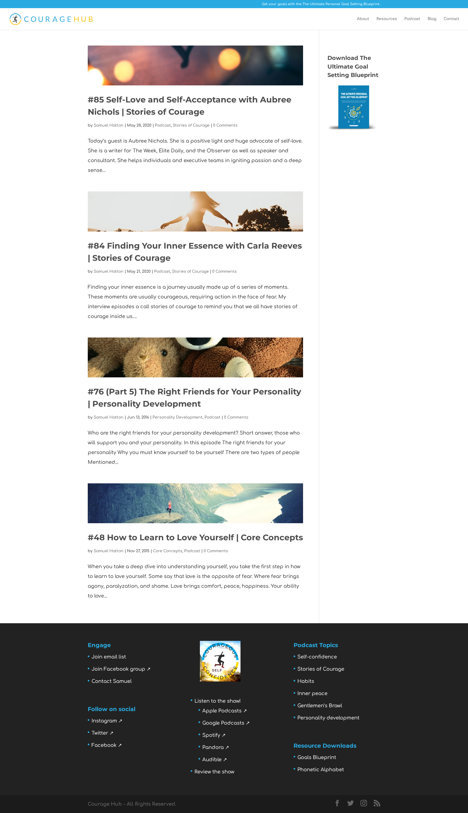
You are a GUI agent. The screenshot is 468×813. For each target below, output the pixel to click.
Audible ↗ (214, 759)
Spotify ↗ (214, 735)
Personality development (328, 718)
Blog (432, 19)
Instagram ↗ (107, 721)
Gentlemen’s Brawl (319, 705)
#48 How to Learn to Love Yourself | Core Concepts (195, 537)
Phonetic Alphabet (320, 769)
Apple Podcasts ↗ (224, 711)
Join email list (109, 657)
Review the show (214, 772)
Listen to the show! (217, 701)
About (363, 19)
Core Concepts (167, 551)
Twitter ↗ (102, 733)
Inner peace (312, 693)
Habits (305, 681)
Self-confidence (317, 657)
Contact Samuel (112, 681)
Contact (451, 19)
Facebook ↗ (107, 745)
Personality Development (177, 417)
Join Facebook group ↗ (121, 669)
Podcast (412, 19)
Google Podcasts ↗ (226, 723)
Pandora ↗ (215, 747)
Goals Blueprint (316, 757)
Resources (386, 19)
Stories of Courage (191, 125)
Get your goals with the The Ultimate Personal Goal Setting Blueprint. (321, 4)
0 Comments (225, 125)
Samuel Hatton (108, 125)
